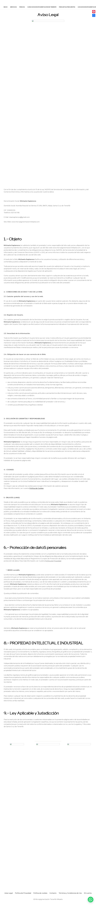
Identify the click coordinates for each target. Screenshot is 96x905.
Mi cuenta (88, 893)
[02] (17, 813)
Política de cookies (40, 893)
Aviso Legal (8, 893)
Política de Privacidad (23, 893)
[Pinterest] (94, 12)
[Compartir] (94, 15)
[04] (79, 813)
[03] (48, 813)
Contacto (53, 893)
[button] (91, 7)
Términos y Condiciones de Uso (70, 893)
